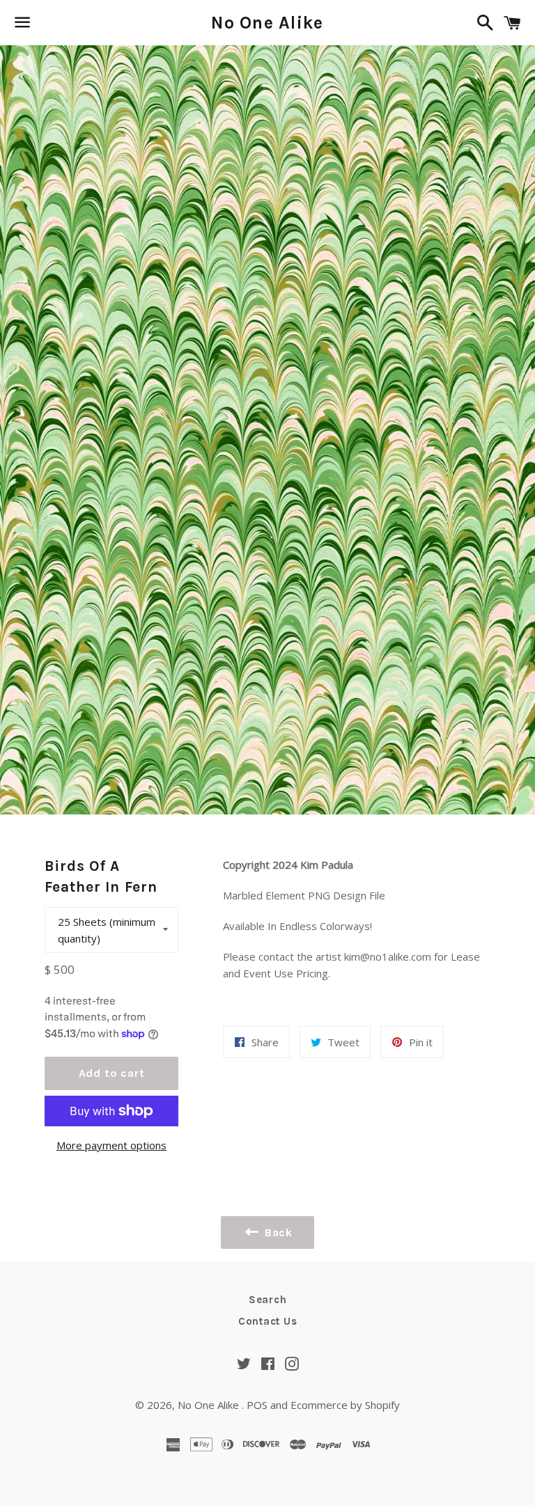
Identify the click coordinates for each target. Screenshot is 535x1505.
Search (268, 1299)
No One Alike (267, 23)
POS (257, 1405)
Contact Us (267, 1321)
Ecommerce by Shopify (345, 1405)
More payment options (111, 1145)
